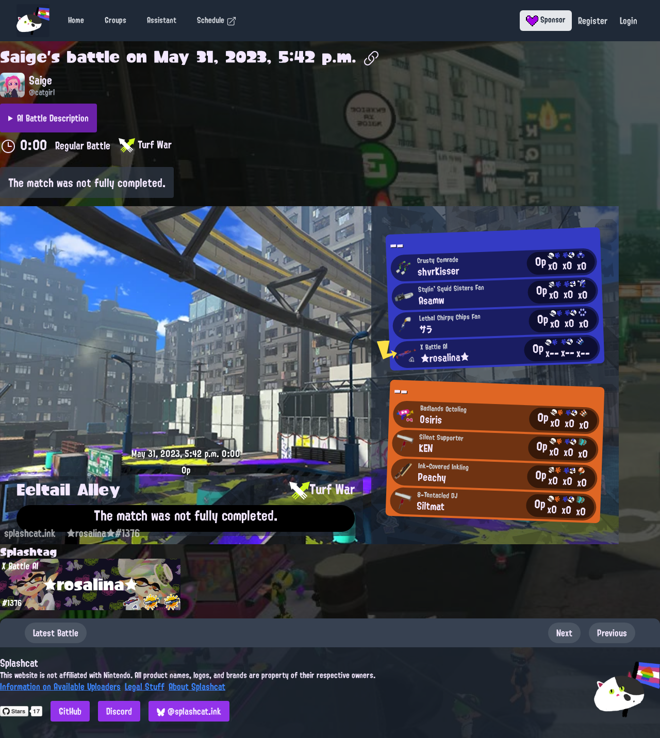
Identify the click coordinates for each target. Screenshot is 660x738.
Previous (612, 633)
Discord (119, 711)
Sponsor (552, 19)
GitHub (70, 711)
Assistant (161, 20)
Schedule (211, 20)
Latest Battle (55, 633)
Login (628, 20)
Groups (115, 20)
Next (564, 633)
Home (76, 20)
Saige (23, 56)
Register (592, 20)
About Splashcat (197, 686)
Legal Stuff (144, 686)
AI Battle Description (53, 118)
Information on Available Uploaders (60, 686)
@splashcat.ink (193, 711)
